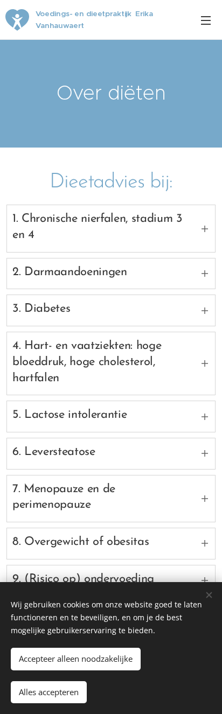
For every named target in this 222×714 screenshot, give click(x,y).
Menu (206, 20)
